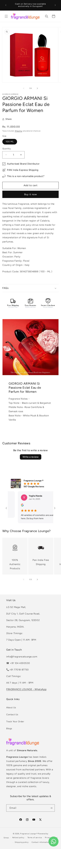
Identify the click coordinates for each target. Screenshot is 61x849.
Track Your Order (15, 721)
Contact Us (12, 714)
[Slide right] (37, 88)
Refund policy (18, 838)
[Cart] (53, 16)
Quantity (6, 148)
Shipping (18, 131)
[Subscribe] (51, 808)
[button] (6, 16)
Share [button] (8, 119)
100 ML (10, 141)
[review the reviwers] (16, 505)
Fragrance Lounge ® (29, 834)
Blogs (9, 728)
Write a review (31, 456)
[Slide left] (23, 88)
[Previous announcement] (5, 5)
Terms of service (35, 838)
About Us (11, 707)
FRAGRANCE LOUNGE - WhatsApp (26, 689)
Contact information (40, 842)
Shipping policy (22, 842)
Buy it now (30, 194)
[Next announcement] (55, 5)
